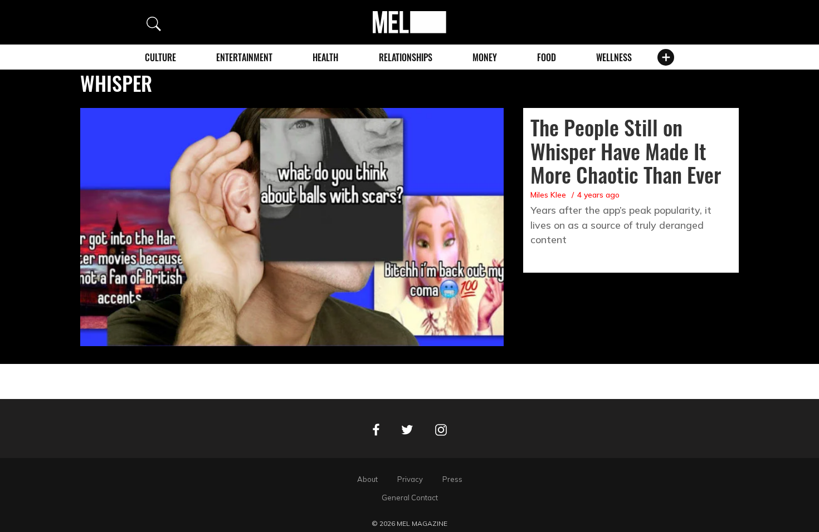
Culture (160, 57)
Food (546, 57)
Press (452, 479)
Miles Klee (548, 195)
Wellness (614, 57)
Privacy (410, 479)
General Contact (410, 497)
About (367, 479)
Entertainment (244, 57)
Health (325, 57)
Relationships (405, 57)
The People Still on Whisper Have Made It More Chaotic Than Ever (625, 150)
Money (484, 57)
